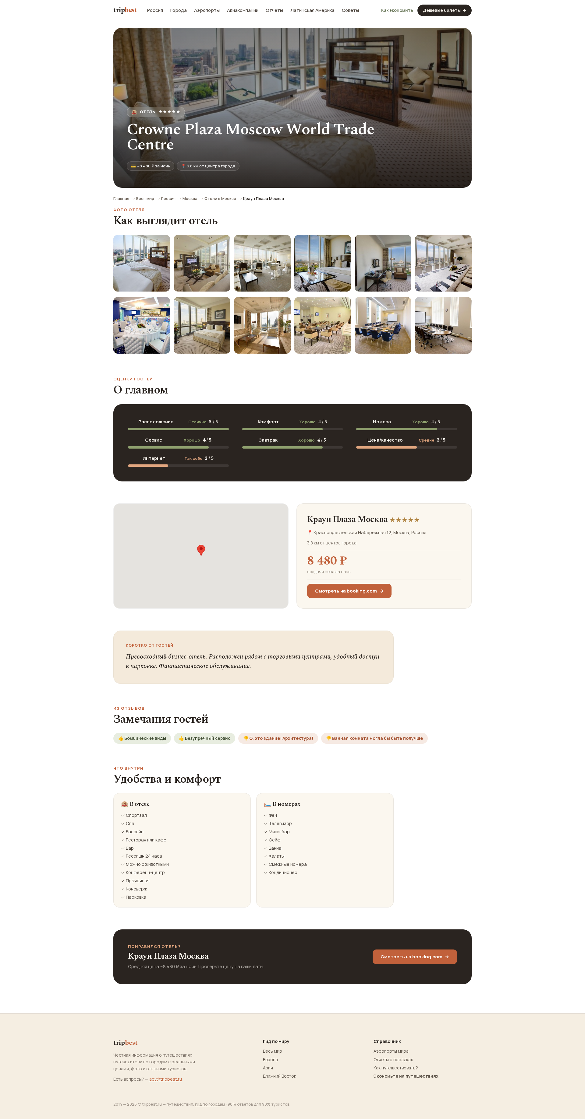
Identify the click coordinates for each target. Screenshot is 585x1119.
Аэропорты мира (391, 1051)
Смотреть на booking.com (349, 591)
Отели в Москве (220, 198)
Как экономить (397, 10)
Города (178, 10)
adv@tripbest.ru (165, 1079)
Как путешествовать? (396, 1068)
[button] (201, 550)
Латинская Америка (312, 10)
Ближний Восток (279, 1076)
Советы (350, 10)
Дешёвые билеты (444, 10)
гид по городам (210, 1104)
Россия (155, 10)
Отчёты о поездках (393, 1059)
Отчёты (274, 10)
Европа (270, 1059)
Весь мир (145, 198)
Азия (268, 1068)
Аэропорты (207, 10)
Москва (190, 198)
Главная (121, 198)
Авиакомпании (242, 10)
